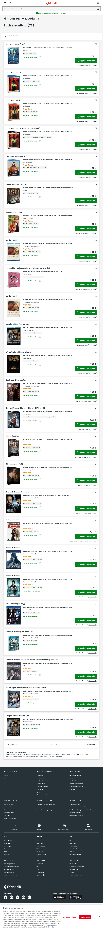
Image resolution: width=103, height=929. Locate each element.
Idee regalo (73, 864)
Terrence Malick (29, 243)
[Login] (10, 3)
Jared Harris (67, 495)
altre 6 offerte (92, 261)
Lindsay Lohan (40, 271)
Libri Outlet (7, 843)
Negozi (6, 775)
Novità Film (73, 843)
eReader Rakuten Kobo (76, 875)
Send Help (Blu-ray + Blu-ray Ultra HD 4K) (23, 128)
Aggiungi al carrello (87, 61)
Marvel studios (27, 414)
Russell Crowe (43, 607)
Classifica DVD (74, 846)
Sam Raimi (27, 76)
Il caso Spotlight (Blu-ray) (17, 184)
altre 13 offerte (92, 709)
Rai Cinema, (26, 330)
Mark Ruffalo (41, 187)
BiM (24, 442)
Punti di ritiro (40, 789)
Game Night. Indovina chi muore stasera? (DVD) (26, 688)
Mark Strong (69, 551)
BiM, (24, 190)
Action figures (8, 878)
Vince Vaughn (48, 523)
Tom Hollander (72, 215)
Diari (38, 866)
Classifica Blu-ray (75, 849)
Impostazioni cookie (69, 917)
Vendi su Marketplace (76, 783)
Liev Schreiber (72, 187)
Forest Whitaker (53, 383)
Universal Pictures (28, 218)
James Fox (50, 663)
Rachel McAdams (49, 48)
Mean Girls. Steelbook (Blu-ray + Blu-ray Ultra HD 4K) (28, 268)
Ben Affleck (41, 243)
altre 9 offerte (92, 65)
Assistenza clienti (9, 812)
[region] (51, 917)
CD (37, 840)
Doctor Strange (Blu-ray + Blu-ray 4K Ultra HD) (25, 408)
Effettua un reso (8, 810)
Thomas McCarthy (30, 439)
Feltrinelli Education (75, 812)
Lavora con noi (8, 781)
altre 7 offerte (92, 93)
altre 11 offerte (92, 485)
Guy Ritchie (28, 495)
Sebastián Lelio (29, 467)
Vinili (38, 849)
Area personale (8, 804)
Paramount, (26, 274)
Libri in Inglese (8, 846)
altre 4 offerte (92, 457)
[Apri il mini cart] (98, 3)
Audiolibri (6, 854)
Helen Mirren (72, 607)
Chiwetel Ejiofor (59, 160)
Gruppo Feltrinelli (75, 804)
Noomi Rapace (58, 495)
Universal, (25, 610)
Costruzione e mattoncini (11, 866)
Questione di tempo (14, 212)
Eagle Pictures (27, 526)
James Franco (40, 355)
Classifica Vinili (41, 854)
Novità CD (40, 843)
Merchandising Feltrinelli (77, 866)
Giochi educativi (9, 869)
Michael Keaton (51, 187)
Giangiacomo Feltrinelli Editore (79, 807)
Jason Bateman (58, 691)
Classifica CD (41, 846)
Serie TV (72, 852)
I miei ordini (7, 807)
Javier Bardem (72, 243)
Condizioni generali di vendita (46, 804)
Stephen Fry (58, 663)
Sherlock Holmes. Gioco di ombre (19, 492)
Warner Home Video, (29, 498)
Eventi (5, 778)
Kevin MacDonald (30, 607)
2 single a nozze (12, 520)
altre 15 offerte (92, 401)
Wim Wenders (28, 355)
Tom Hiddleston (71, 48)
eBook (5, 852)
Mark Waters (28, 271)
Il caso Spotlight (12, 436)
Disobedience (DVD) (14, 464)
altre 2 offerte (92, 205)
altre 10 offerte (92, 513)
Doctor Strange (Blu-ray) (16, 156)
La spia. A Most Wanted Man (17, 324)
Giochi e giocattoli (9, 864)
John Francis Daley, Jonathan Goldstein (37, 691)
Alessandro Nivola (64, 467)
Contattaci (7, 815)
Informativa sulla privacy (44, 810)
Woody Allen (28, 48)
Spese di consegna (10, 818)
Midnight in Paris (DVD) (15, 44)
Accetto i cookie (85, 917)
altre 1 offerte (92, 289)
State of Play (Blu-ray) (15, 604)
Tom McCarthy (29, 187)
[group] (51, 13)
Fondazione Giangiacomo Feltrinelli (80, 810)
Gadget (72, 872)
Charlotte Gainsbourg (53, 355)
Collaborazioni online (76, 786)
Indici (38, 792)
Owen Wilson (39, 48)
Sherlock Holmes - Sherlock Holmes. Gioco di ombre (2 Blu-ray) (32, 660)
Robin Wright (56, 327)
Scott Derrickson (29, 160)
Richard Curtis (28, 215)
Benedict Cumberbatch (45, 160)
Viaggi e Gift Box (75, 869)
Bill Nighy (64, 215)
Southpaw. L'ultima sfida (16, 380)
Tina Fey (47, 271)
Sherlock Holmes (13, 548)
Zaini (38, 869)
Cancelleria (40, 872)
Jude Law (50, 495)
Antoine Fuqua (29, 383)
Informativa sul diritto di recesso (46, 807)
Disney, (25, 78)
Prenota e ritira (41, 778)
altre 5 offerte (92, 149)
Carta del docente (42, 786)
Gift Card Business (75, 781)
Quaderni (39, 878)
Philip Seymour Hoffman (44, 327)
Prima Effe (72, 789)
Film (71, 840)
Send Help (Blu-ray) (14, 72)
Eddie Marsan (57, 635)
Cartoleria (40, 864)
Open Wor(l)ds (41, 875)
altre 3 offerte (92, 597)
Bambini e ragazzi (75, 854)
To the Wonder (12, 240)
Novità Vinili (40, 852)
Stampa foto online (42, 795)
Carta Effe (40, 775)
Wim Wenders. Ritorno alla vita (18, 352)
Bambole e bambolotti (10, 875)
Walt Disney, (26, 162)
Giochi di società (9, 872)
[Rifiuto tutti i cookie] (100, 916)
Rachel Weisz (41, 467)
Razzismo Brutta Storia (76, 815)
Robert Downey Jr (40, 635)
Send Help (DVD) (13, 100)
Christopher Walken (60, 523)
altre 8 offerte (92, 317)
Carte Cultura (41, 783)
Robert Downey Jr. (40, 495)
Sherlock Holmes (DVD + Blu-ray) (19, 632)
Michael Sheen (60, 48)
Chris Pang (69, 76)
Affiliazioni (73, 778)
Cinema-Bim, (27, 470)
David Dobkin (28, 523)
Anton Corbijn (28, 327)
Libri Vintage (7, 849)
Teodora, (25, 358)
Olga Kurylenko (51, 243)
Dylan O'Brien (50, 76)
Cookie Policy (50, 927)
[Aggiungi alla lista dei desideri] (96, 44)
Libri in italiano (8, 840)
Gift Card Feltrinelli (42, 781)
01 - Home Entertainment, (30, 246)
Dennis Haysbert (60, 76)
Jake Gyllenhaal (42, 383)
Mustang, (25, 50)
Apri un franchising (75, 775)
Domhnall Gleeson (42, 215)
